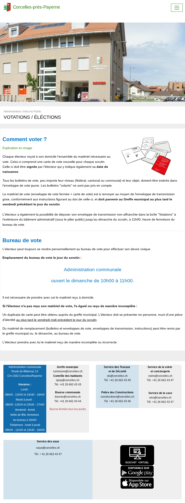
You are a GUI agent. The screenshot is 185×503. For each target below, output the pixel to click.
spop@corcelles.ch (67, 380)
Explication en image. (17, 148)
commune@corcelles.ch (68, 371)
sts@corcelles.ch (117, 375)
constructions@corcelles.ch (117, 396)
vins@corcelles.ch (160, 397)
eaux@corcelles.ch (48, 447)
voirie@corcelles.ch (160, 375)
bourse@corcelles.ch (68, 396)
